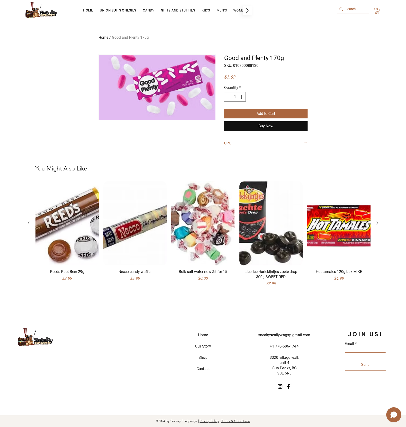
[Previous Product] (28, 223)
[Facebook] (288, 386)
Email (349, 344)
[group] (203, 236)
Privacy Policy (209, 421)
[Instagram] (280, 386)
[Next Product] (377, 223)
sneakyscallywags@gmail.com (284, 335)
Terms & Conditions (235, 421)
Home (103, 37)
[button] (377, 11)
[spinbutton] (234, 96)
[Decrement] (228, 96)
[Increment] (241, 96)
